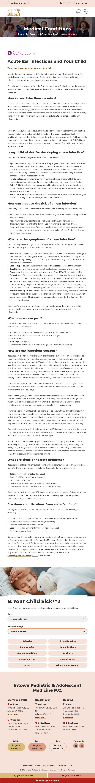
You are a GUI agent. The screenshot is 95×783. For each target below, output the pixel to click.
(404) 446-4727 (58, 746)
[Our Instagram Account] (81, 745)
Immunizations (68, 647)
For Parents (32, 34)
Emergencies (27, 647)
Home (21, 34)
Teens (27, 665)
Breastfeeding (68, 641)
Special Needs (67, 659)
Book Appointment (48, 780)
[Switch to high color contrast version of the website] (85, 11)
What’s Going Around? (68, 665)
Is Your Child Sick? (49, 34)
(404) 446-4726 (24, 776)
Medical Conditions (27, 653)
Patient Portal (18, 3)
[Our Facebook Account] (75, 745)
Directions (13, 714)
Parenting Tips (27, 659)
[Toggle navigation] (78, 11)
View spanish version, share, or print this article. (30, 68)
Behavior (27, 641)
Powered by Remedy (19, 556)
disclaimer (35, 556)
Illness (10, 614)
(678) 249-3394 (78, 3)
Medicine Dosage (15, 626)
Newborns (67, 653)
